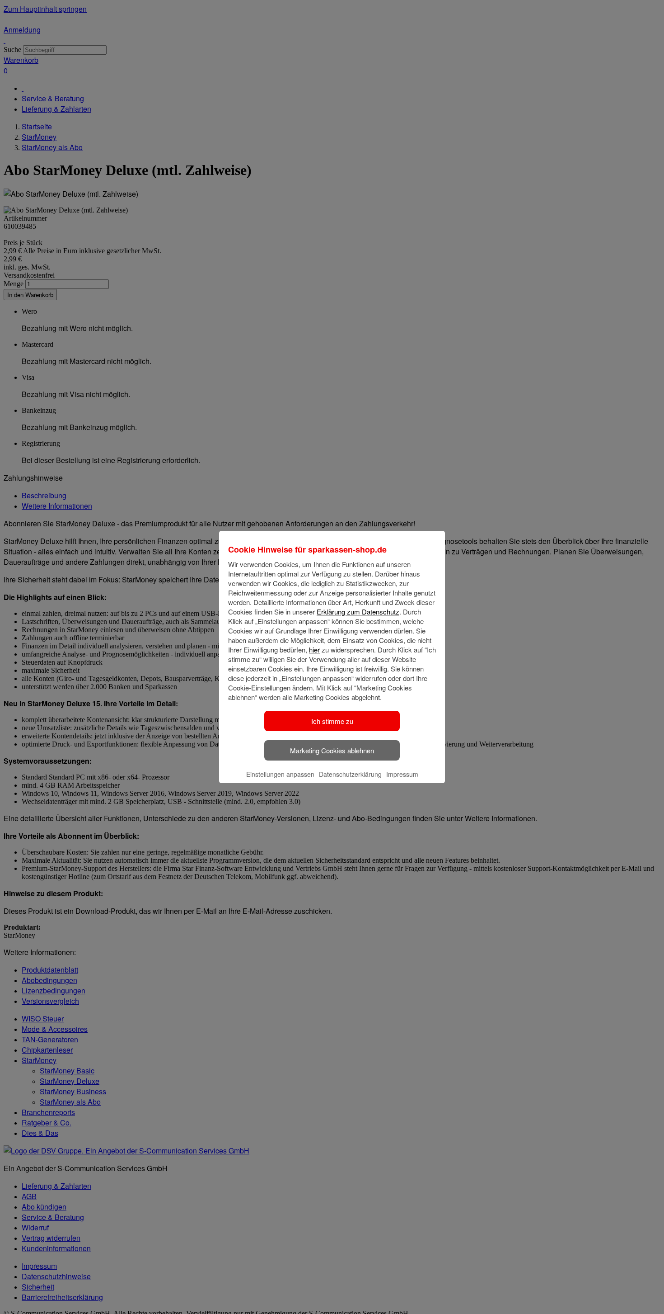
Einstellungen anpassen (280, 774)
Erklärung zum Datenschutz (358, 611)
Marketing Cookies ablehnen (332, 750)
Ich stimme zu (332, 721)
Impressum (402, 774)
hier (314, 649)
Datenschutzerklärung (350, 774)
